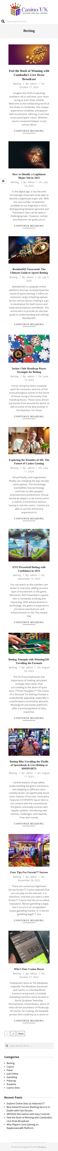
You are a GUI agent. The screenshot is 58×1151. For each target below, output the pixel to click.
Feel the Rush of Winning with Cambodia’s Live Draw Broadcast (29, 75)
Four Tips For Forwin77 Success (29, 872)
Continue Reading (29, 131)
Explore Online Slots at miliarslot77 (26, 1103)
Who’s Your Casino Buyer (29, 969)
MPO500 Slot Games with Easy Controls (28, 1114)
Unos (26, 1146)
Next (21, 1033)
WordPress (42, 1146)
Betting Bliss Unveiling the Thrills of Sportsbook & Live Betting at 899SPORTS (29, 765)
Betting (17, 83)
